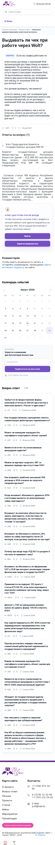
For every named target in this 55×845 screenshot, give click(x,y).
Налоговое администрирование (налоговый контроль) (21, 30)
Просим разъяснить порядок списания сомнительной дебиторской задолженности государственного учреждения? (26, 646)
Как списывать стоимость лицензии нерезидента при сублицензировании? (23, 719)
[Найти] (5, 11)
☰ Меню (8, 21)
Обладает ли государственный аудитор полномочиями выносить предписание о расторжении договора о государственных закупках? (26, 701)
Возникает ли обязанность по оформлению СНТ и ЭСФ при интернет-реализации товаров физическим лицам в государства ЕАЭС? (27, 569)
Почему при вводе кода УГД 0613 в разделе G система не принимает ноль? (27, 553)
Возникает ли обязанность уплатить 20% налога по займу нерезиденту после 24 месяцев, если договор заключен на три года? (27, 536)
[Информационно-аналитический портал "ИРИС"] (9, 4)
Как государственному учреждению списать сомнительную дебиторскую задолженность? (27, 419)
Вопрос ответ (11, 388)
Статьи (6, 805)
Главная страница (10, 29)
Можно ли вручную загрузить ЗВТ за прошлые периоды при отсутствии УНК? (24, 464)
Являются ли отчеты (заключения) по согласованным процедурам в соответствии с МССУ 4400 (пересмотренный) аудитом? (27, 682)
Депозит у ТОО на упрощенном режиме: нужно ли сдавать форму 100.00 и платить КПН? (26, 607)
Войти (27, 236)
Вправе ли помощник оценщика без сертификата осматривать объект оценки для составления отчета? (27, 664)
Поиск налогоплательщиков (18, 825)
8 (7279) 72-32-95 (42, 794)
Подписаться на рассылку (27, 369)
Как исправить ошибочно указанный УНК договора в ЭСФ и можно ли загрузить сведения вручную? (25, 480)
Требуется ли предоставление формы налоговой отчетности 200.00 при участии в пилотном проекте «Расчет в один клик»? (26, 402)
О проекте (8, 787)
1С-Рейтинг (40, 835)
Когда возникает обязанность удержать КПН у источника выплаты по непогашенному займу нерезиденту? (27, 498)
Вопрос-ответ (25, 29)
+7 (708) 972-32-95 (41, 787)
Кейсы (5, 809)
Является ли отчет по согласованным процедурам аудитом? (23, 449)
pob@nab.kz (38, 806)
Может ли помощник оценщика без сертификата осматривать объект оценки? (26, 434)
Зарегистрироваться (27, 243)
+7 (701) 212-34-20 (42, 797)
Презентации (9, 818)
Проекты (7, 800)
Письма (6, 796)
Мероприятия (9, 814)
